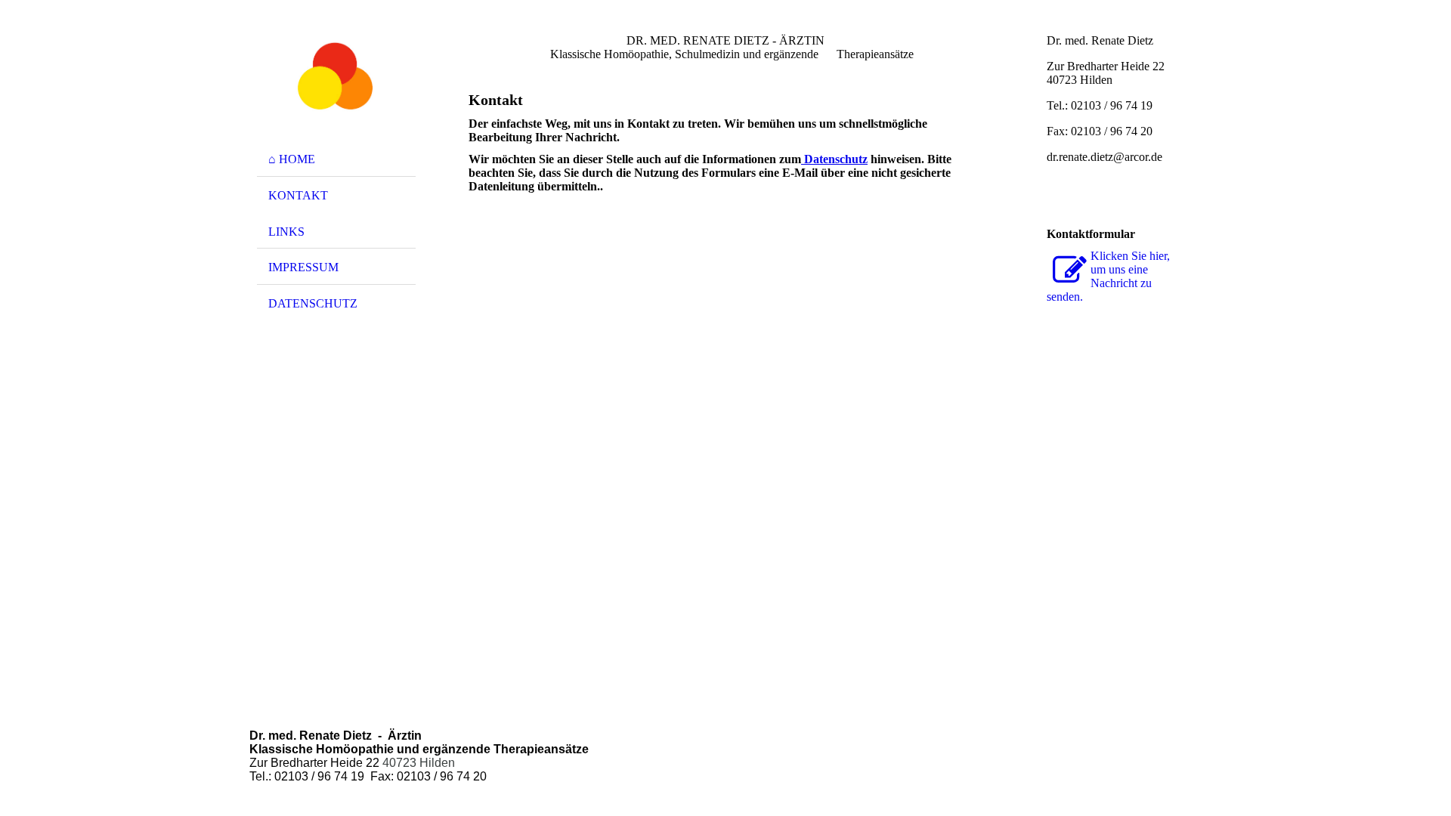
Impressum (303, 267)
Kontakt (298, 195)
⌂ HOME (291, 159)
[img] (336, 78)
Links (286, 231)
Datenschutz (312, 303)
